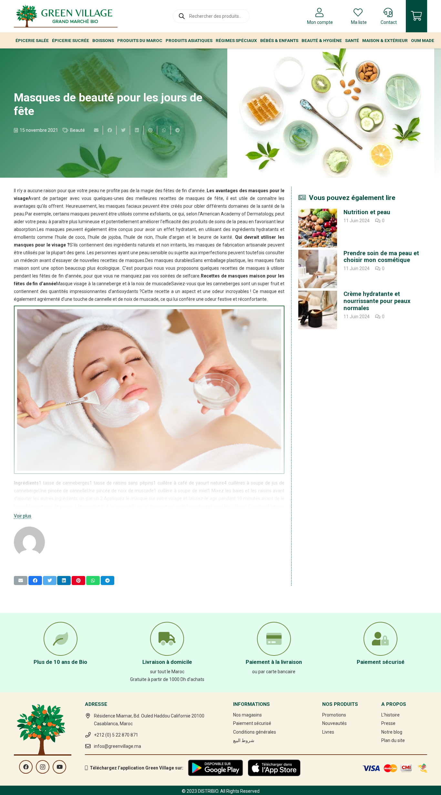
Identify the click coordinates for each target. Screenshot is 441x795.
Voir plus (22, 515)
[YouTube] (59, 767)
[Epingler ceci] (150, 130)
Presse (388, 723)
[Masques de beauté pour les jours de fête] (330, 113)
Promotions (334, 714)
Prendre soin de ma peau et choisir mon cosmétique (381, 257)
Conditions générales (254, 732)
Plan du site (393, 740)
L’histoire (390, 714)
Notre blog (391, 732)
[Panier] (416, 16)
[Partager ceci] (110, 130)
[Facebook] (26, 767)
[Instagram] (42, 767)
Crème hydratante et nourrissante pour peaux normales (377, 301)
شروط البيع (243, 740)
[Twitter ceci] (123, 130)
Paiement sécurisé (252, 723)
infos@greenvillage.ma (117, 746)
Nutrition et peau (367, 212)
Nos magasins (247, 714)
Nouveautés (334, 723)
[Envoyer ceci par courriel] (96, 130)
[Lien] (66, 16)
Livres (328, 732)
